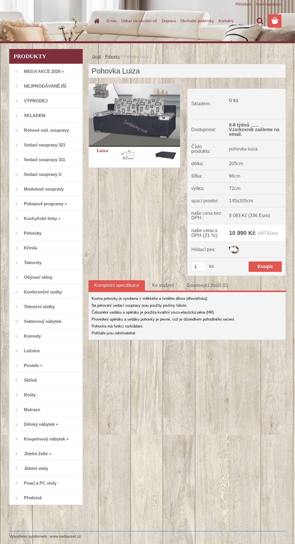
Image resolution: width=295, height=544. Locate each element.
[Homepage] (96, 21)
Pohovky (112, 56)
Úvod (96, 56)
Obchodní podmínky (197, 21)
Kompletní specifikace (116, 285)
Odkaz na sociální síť (139, 21)
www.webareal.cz (65, 536)
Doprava (169, 21)
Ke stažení (163, 285)
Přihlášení (243, 4)
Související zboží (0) (207, 285)
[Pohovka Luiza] (134, 86)
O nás (112, 21)
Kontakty (226, 21)
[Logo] (48, 21)
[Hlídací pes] (234, 247)
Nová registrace (268, 4)
